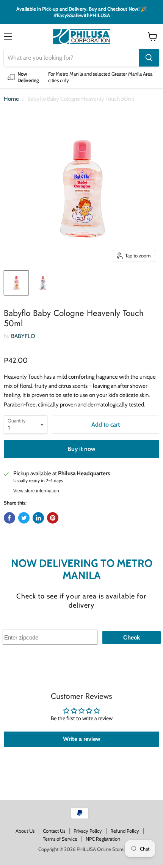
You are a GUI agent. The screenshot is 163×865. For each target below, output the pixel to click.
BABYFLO (23, 336)
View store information (36, 491)
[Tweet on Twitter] (24, 518)
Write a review (81, 739)
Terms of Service (60, 839)
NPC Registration (103, 839)
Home (11, 99)
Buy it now (81, 448)
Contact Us (54, 831)
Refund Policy (124, 831)
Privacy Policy (88, 831)
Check (131, 637)
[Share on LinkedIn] (38, 518)
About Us (25, 831)
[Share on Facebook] (9, 518)
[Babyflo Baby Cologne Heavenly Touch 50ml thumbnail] (16, 283)
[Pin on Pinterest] (52, 518)
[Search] (149, 58)
